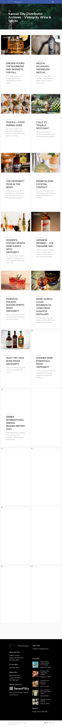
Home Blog (6, 37)
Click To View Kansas (15, 692)
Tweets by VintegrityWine (40, 649)
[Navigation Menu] (53, 2)
